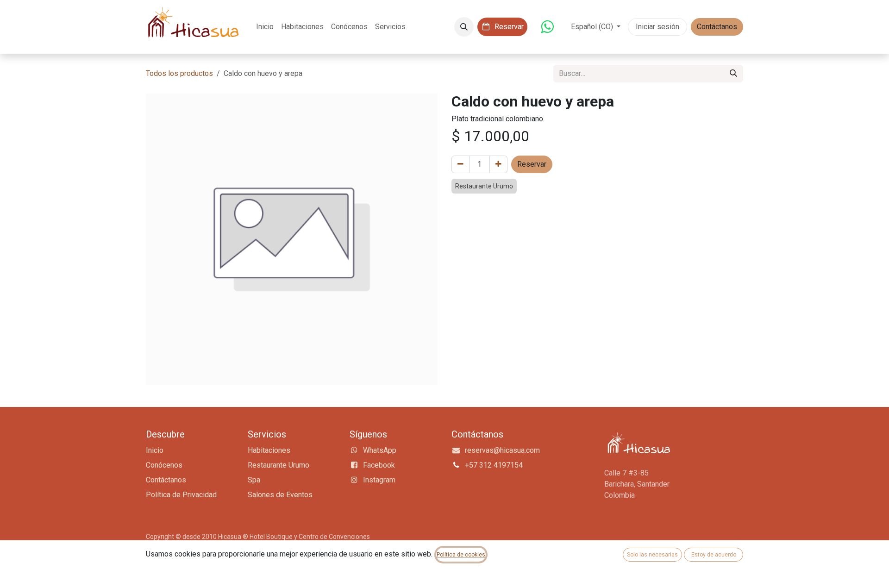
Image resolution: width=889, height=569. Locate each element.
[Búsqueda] (733, 73)
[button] (464, 27)
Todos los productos (179, 73)
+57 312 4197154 (494, 465)
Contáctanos (717, 26)
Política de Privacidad (181, 494)
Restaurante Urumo (278, 465)
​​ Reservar (508, 26)
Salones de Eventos (280, 494)
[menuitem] (264, 27)
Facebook (379, 465)
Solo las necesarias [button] (652, 554)
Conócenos (164, 465)
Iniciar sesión (657, 26)
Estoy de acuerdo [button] (713, 554)
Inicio (154, 450)
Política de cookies (461, 554)
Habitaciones (269, 450)
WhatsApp (379, 450)
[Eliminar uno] (460, 164)
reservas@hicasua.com (502, 450)
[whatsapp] (547, 27)
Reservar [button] (531, 164)
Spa (254, 479)
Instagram (379, 479)
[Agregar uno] (498, 164)
